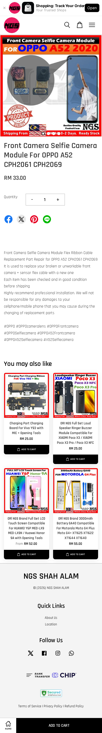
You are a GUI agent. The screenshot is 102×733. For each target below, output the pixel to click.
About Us (51, 618)
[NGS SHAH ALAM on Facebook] (44, 656)
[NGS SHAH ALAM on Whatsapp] (71, 656)
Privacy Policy (53, 706)
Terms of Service (29, 706)
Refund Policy (74, 706)
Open (92, 8)
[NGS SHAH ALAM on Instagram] (57, 656)
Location (51, 624)
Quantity (11, 196)
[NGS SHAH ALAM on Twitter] (30, 656)
